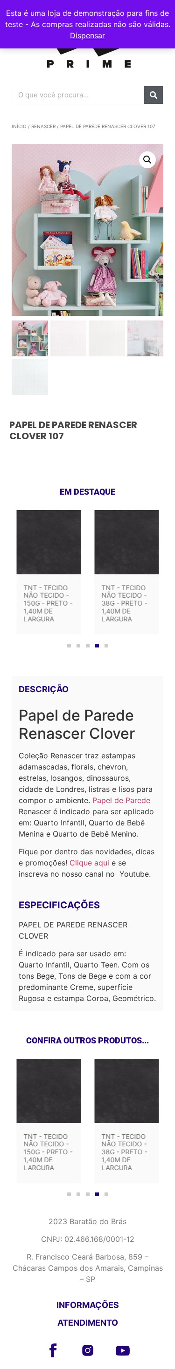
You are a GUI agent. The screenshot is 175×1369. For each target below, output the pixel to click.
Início (19, 126)
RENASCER (43, 126)
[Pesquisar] (153, 95)
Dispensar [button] (87, 35)
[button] (147, 159)
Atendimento (87, 1323)
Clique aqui (89, 862)
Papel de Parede (121, 800)
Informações (87, 1305)
